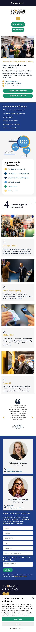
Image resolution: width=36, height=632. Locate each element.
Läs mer (26, 615)
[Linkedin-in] (7, 593)
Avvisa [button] (18, 624)
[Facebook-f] (4, 593)
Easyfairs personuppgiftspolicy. (20, 576)
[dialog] (18, 613)
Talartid (7, 560)
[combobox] (33, 598)
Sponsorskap (17, 557)
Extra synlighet (27, 557)
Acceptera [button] (18, 619)
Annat (12, 560)
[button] (17, 3)
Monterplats (8, 557)
